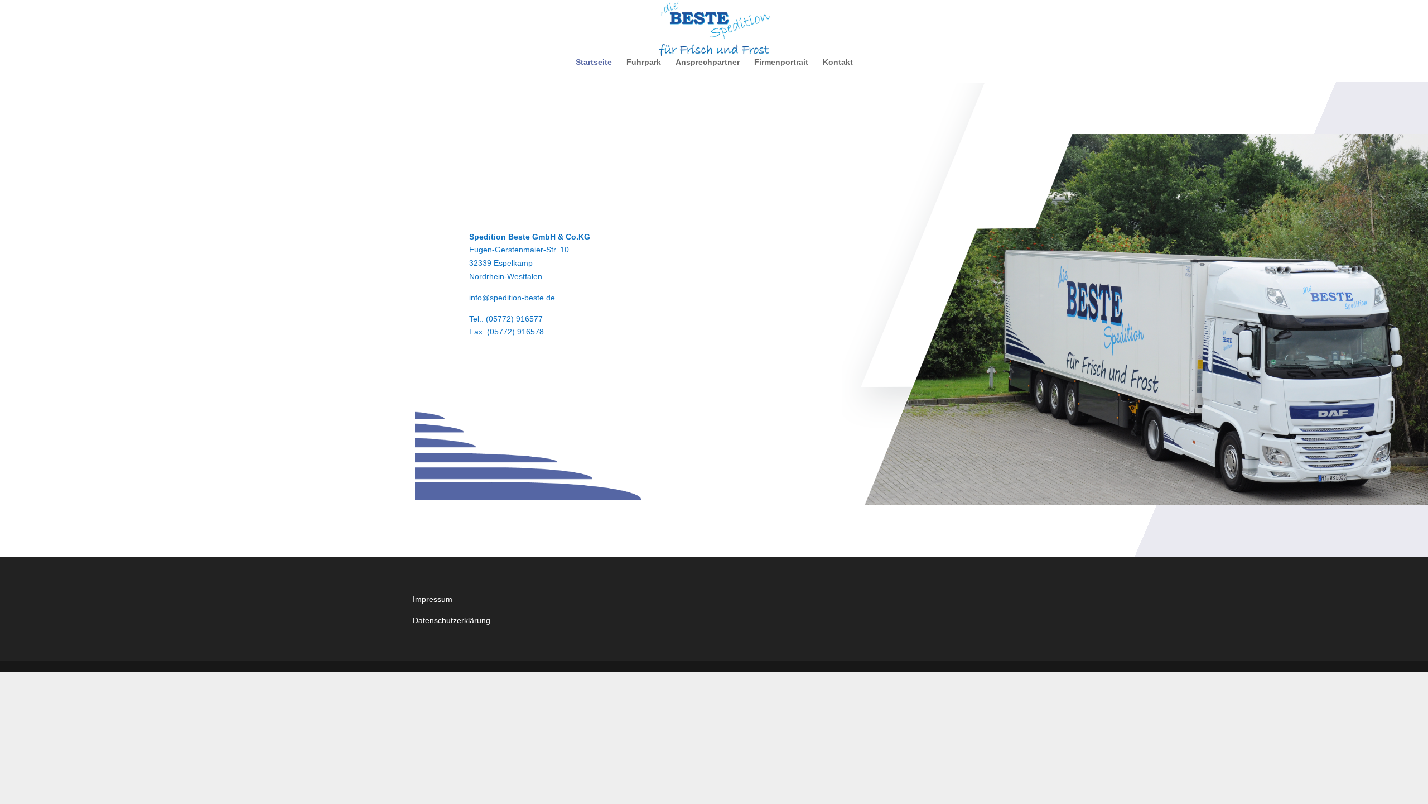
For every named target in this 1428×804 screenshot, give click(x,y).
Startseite (594, 62)
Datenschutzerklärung (451, 620)
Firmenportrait (781, 62)
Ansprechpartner (708, 62)
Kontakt (838, 62)
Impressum (432, 599)
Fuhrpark (643, 62)
